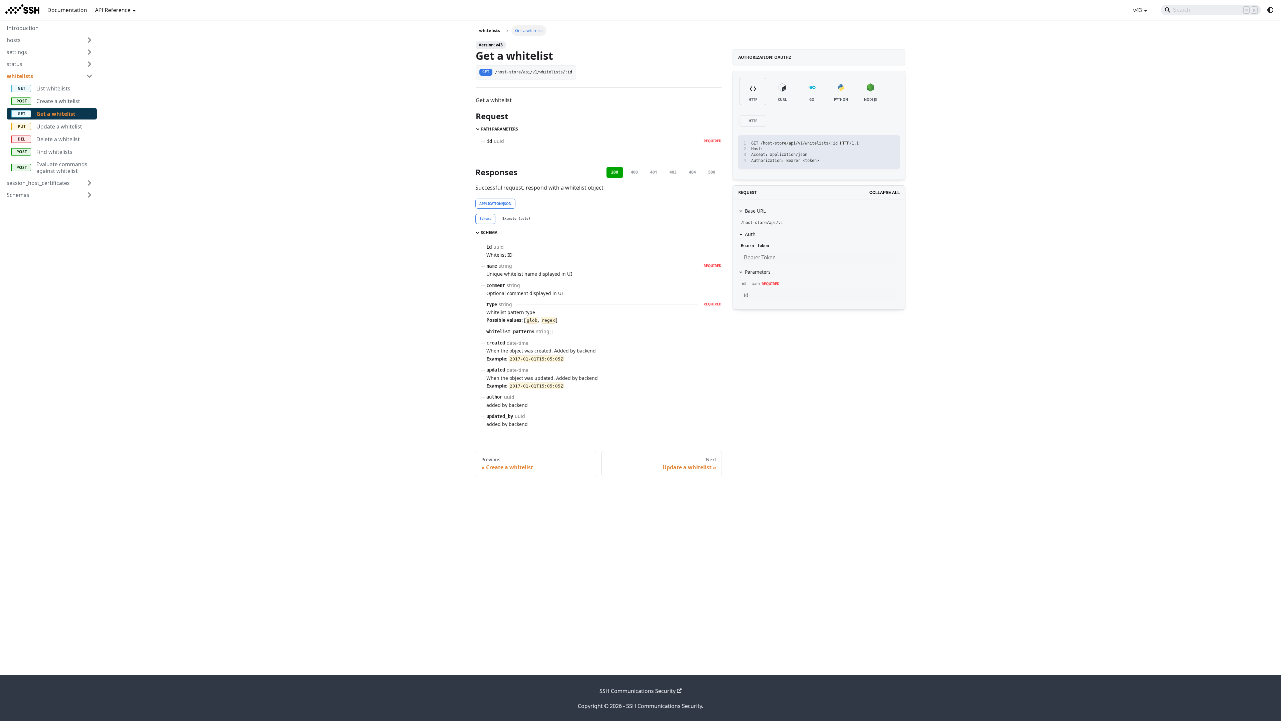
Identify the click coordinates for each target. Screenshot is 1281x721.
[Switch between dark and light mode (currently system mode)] (1270, 10)
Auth (750, 234)
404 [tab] (692, 172)
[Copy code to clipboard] (879, 143)
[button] (50, 183)
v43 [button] (1137, 10)
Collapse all (884, 192)
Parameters (758, 272)
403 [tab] (673, 172)
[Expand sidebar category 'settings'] (89, 52)
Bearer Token (755, 245)
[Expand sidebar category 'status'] (89, 64)
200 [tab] (614, 172)
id (743, 283)
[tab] (485, 219)
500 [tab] (711, 172)
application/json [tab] (495, 203)
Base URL (755, 211)
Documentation (67, 10)
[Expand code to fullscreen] (891, 143)
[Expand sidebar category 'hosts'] (89, 40)
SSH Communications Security (637, 691)
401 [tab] (653, 172)
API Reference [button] (112, 10)
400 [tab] (634, 172)
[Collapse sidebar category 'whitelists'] (89, 76)
